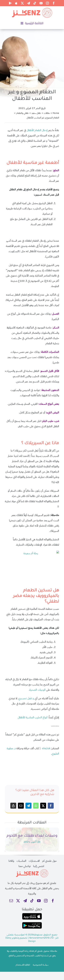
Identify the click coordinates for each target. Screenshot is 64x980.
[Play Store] (10, 3)
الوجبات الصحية (37, 690)
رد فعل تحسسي (26, 698)
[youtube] (41, 3)
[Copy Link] (13, 805)
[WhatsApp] (35, 805)
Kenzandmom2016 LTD (41, 938)
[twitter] (22, 3)
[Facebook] (50, 805)
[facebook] (53, 3)
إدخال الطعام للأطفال (37, 130)
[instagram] (47, 3)
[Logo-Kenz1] (32, 8)
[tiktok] (34, 3)
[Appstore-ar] (32, 914)
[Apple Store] (16, 3)
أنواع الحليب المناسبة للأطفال (32, 717)
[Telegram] (28, 805)
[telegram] (28, 3)
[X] (43, 805)
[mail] (11, 901)
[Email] (21, 805)
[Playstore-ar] (32, 923)
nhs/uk (46, 748)
